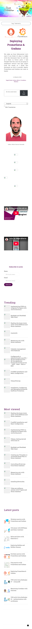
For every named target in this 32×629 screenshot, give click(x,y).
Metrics (18, 80)
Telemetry (16, 81)
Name (6, 271)
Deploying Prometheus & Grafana (16, 44)
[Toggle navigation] (15, 19)
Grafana (14, 80)
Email (6, 277)
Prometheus (23, 80)
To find (24, 93)
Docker (10, 80)
